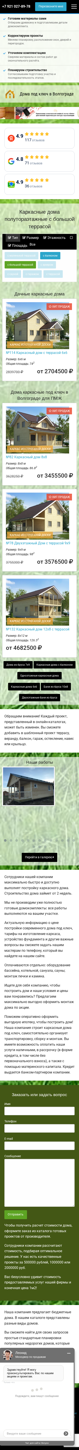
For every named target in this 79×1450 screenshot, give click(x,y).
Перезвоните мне (51, 6)
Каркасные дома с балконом (54, 664)
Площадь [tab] (19, 245)
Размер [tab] (32, 238)
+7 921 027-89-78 (16, 6)
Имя (7, 1104)
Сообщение (12, 1156)
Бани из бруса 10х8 (56, 686)
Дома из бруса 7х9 (18, 664)
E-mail (8, 1138)
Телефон (10, 1121)
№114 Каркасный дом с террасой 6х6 (36, 353)
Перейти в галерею (39, 857)
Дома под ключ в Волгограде (47, 94)
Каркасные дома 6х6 (24, 686)
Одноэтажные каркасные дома (39, 675)
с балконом (50, 255)
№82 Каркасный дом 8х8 (26, 457)
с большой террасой (20, 264)
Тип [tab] (14, 238)
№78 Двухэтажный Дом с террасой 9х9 (38, 543)
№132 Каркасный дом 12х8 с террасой (37, 629)
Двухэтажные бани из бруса (39, 697)
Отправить (15, 1214)
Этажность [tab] (56, 238)
